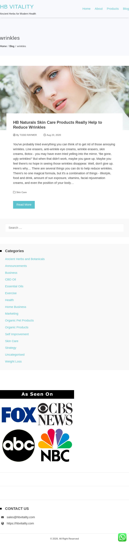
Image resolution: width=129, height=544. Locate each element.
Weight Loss (13, 361)
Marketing (11, 313)
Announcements (16, 266)
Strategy (10, 347)
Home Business (15, 307)
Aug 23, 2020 (54, 135)
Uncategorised (15, 354)
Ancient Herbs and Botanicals (25, 259)
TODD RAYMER (28, 135)
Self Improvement (17, 334)
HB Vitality (17, 7)
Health (9, 300)
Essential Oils (14, 286)
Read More (23, 204)
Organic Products (16, 327)
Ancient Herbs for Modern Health (18, 13)
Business (11, 272)
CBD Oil (10, 279)
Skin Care (21, 192)
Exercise (11, 293)
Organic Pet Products (19, 320)
